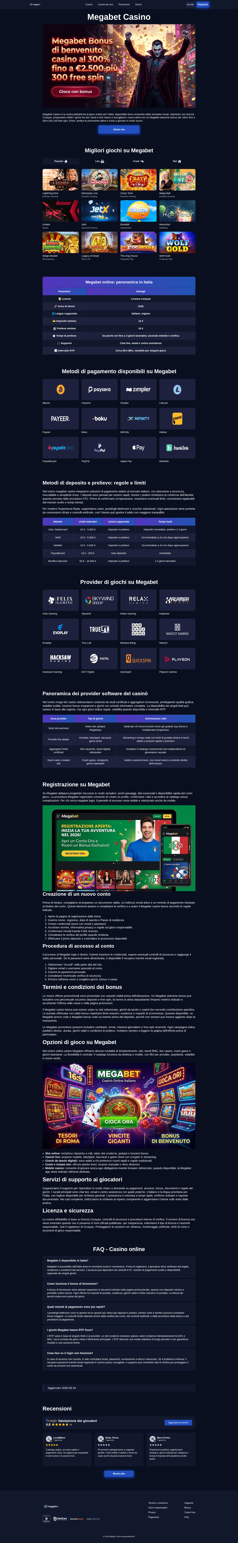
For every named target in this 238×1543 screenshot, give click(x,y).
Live (97, 161)
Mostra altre (119, 1473)
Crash (136, 161)
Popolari (58, 161)
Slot (175, 161)
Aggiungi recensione (178, 1422)
